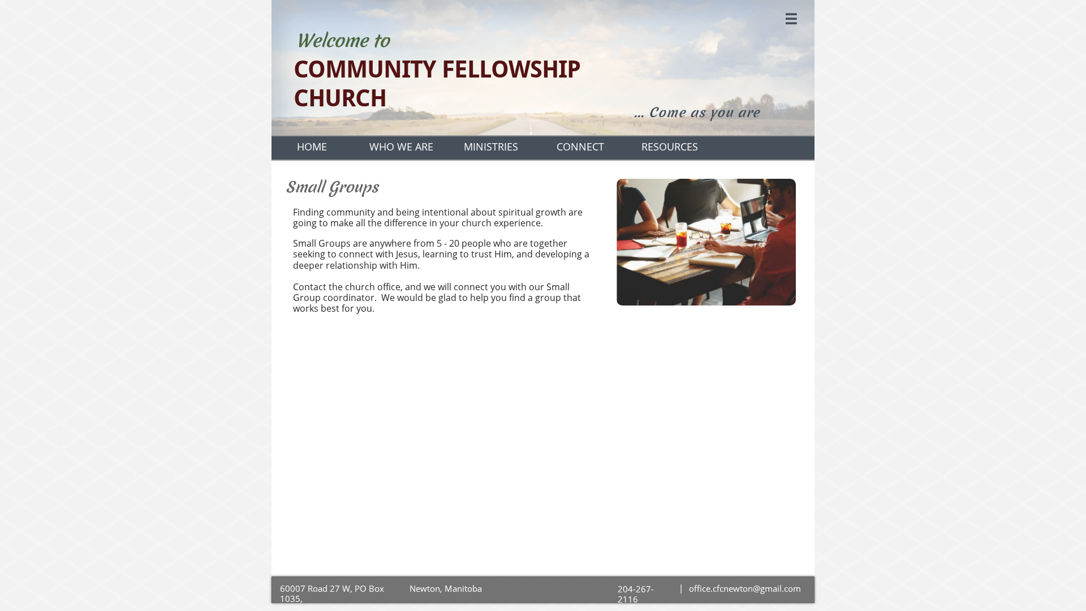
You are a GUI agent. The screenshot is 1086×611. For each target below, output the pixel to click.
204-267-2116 (636, 594)
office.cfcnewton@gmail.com (745, 588)
